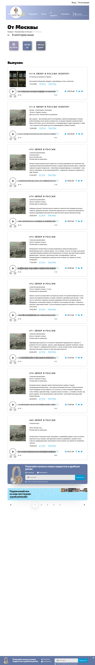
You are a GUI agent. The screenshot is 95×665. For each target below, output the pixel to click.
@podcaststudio (18, 497)
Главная (10, 32)
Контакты (65, 14)
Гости (43, 14)
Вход (74, 3)
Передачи (33, 14)
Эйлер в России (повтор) (49, 74)
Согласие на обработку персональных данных (37, 481)
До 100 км (13, 47)
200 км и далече (40, 46)
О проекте (53, 14)
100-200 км (27, 46)
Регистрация (83, 3)
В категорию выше (23, 35)
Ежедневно (30, 472)
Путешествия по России (23, 32)
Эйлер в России (42, 150)
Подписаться (80, 477)
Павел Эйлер (52, 84)
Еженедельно (43, 472)
